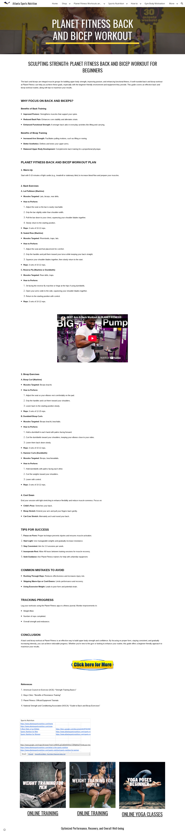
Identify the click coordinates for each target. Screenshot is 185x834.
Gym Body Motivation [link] (155, 3)
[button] (182, 4)
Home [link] (55, 3)
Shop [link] (64, 3)
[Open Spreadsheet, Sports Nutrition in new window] (86, 721)
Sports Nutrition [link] (116, 3)
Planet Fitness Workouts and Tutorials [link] (88, 3)
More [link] (171, 3)
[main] (92, 30)
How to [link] (134, 3)
